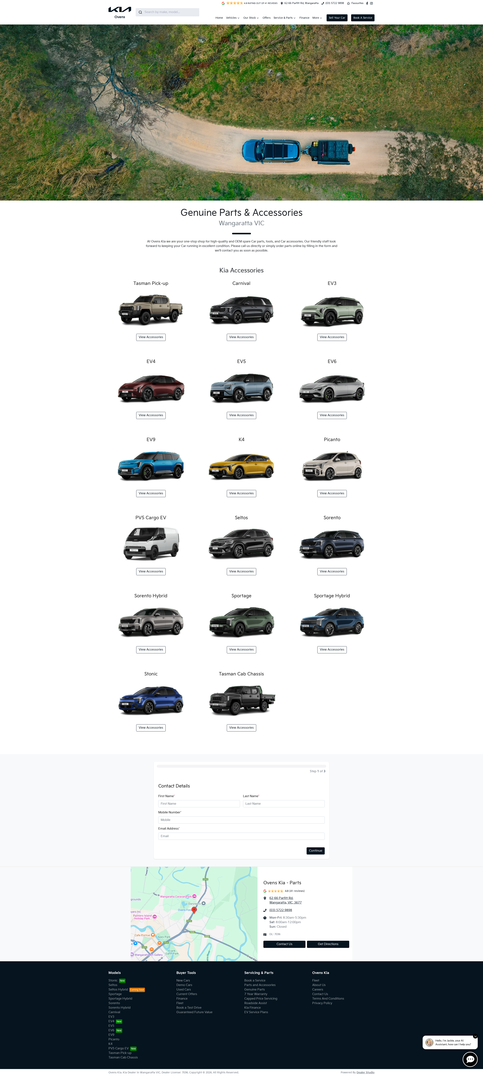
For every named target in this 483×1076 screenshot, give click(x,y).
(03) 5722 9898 (334, 3)
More (315, 17)
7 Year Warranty (255, 994)
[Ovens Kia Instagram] (372, 3)
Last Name (251, 796)
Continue (315, 851)
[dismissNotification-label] (475, 1036)
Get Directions (328, 944)
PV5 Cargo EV (118, 1048)
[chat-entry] (470, 1059)
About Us (319, 985)
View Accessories (151, 337)
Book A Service (362, 17)
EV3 (111, 1017)
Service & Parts (283, 17)
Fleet (179, 1003)
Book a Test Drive (189, 1008)
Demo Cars (184, 985)
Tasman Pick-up (120, 1053)
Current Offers (186, 994)
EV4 (111, 1021)
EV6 (111, 1030)
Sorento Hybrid (119, 1008)
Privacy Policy (322, 1003)
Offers (267, 17)
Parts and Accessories (260, 985)
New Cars (183, 980)
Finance (304, 17)
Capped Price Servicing (260, 999)
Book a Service (254, 980)
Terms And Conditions (328, 999)
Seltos (112, 985)
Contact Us (284, 944)
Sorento (114, 1003)
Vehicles (231, 17)
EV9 (111, 1035)
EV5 (111, 1026)
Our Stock (249, 17)
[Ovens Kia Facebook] (368, 3)
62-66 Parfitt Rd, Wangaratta (301, 3)
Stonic (113, 980)
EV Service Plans (256, 1012)
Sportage (115, 994)
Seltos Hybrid (118, 989)
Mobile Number (169, 812)
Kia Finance (252, 1008)
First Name (166, 796)
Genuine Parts (254, 989)
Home (219, 17)
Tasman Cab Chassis (123, 1057)
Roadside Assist (255, 1003)
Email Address (169, 829)
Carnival (114, 1012)
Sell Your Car (337, 17)
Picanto (113, 1039)
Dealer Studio (366, 1072)
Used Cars (183, 989)
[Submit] (140, 12)
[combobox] (167, 12)
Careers (317, 989)
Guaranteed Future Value (194, 1012)
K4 (110, 1044)
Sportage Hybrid (120, 999)
